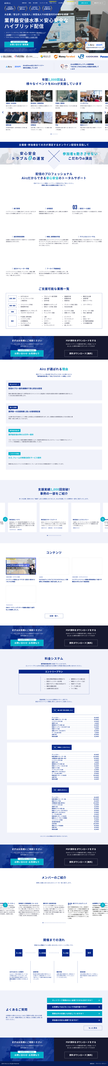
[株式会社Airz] (7, 3)
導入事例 (35, 2)
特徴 (30, 2)
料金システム (53, 2)
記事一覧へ (54, 616)
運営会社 (92, 1063)
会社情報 (60, 2)
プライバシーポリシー (101, 1063)
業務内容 (24, 2)
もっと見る (93, 1028)
